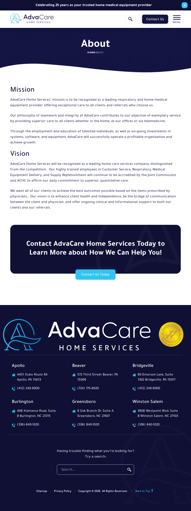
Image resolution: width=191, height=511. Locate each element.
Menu (177, 22)
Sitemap (41, 491)
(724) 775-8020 (88, 388)
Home (91, 53)
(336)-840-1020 (28, 425)
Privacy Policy (62, 491)
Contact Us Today (95, 275)
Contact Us (155, 20)
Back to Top (143, 491)
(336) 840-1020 (88, 425)
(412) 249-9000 (28, 388)
